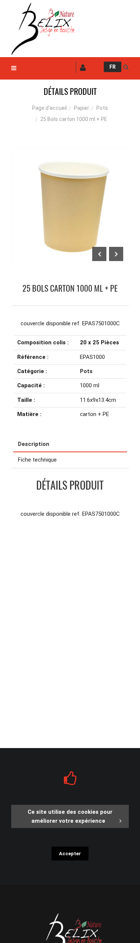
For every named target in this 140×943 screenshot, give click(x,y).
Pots (102, 108)
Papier (81, 108)
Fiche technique (37, 459)
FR (112, 67)
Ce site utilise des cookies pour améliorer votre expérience (70, 816)
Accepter (70, 853)
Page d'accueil (49, 108)
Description (33, 444)
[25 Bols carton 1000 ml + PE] (70, 152)
